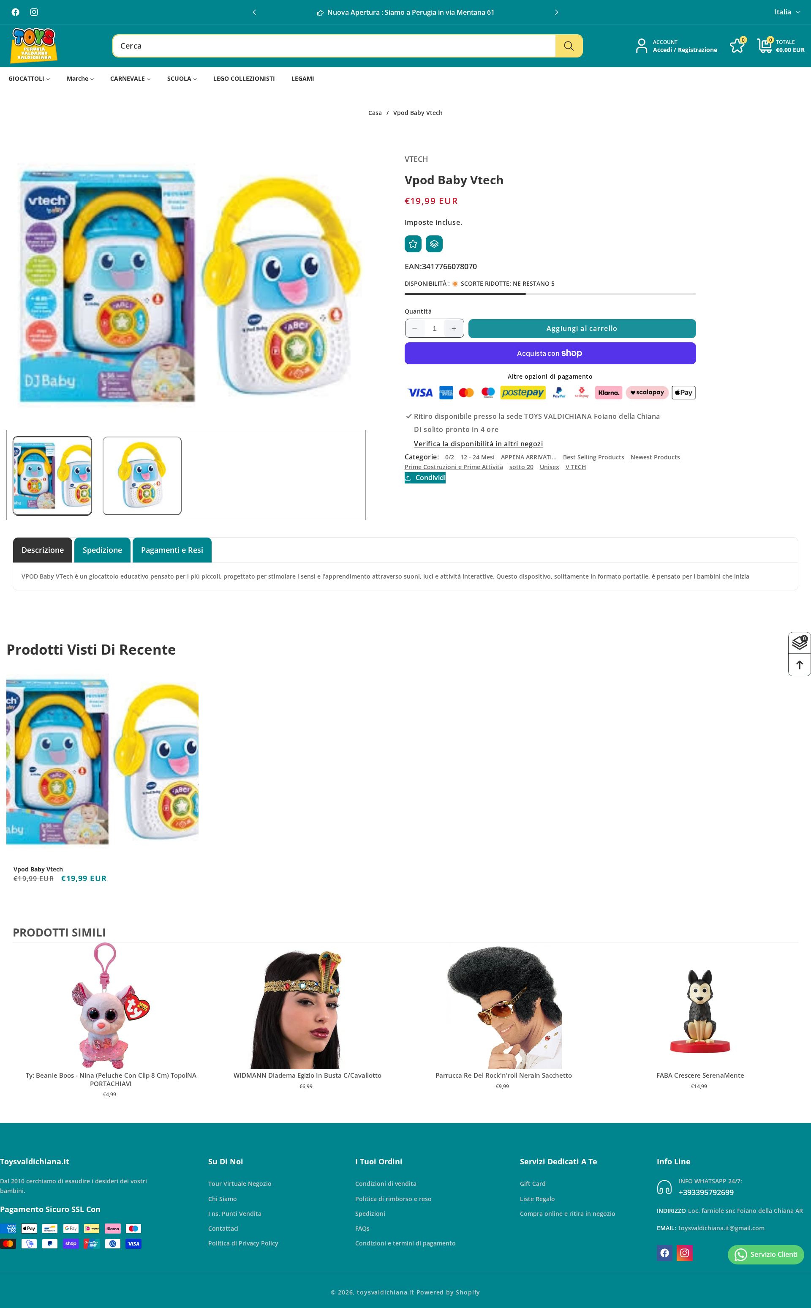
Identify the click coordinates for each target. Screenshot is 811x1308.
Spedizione (102, 549)
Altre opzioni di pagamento (550, 376)
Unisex (549, 467)
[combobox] (347, 46)
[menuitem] (29, 78)
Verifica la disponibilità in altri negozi (478, 443)
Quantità (418, 311)
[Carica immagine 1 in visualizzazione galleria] (52, 476)
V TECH (576, 467)
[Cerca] (568, 46)
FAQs (362, 1228)
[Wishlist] (413, 243)
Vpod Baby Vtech (38, 869)
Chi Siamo (222, 1199)
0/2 (449, 457)
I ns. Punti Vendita (234, 1214)
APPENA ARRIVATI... (529, 457)
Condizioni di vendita (385, 1184)
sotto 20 (521, 467)
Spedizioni (370, 1214)
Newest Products (655, 457)
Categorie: (422, 457)
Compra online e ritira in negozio (567, 1214)
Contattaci (223, 1228)
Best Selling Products (593, 457)
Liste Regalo (537, 1199)
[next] (789, 1029)
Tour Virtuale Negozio (240, 1184)
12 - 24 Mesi (477, 457)
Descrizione (43, 549)
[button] (556, 12)
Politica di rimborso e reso (393, 1199)
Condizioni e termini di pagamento (405, 1243)
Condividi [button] (431, 478)
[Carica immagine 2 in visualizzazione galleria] (142, 476)
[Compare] (434, 243)
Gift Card (533, 1184)
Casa (375, 113)
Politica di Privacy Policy (243, 1243)
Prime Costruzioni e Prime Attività (454, 467)
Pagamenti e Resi (172, 549)
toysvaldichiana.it (385, 1292)
